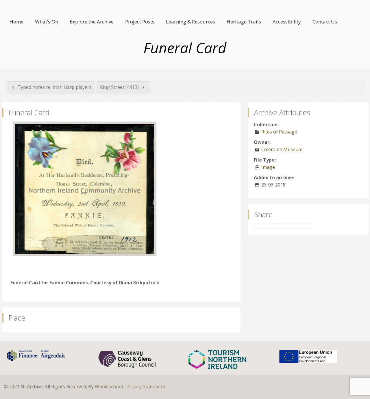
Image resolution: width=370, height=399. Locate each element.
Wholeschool (109, 386)
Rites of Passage (279, 132)
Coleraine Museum (281, 149)
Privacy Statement (145, 386)
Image (268, 167)
